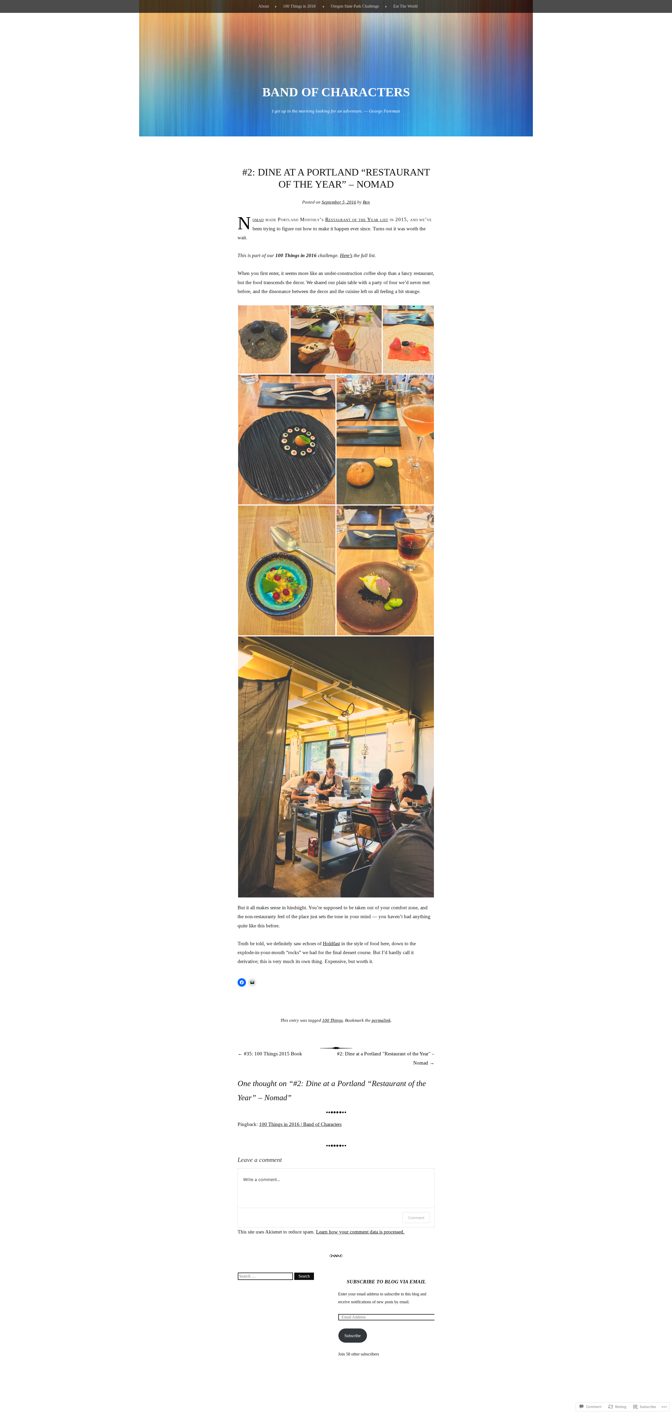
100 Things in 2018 (299, 6)
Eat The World (405, 6)
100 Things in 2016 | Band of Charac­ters (300, 1124)
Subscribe (352, 1335)
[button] (264, 339)
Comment (416, 1217)
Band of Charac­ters (336, 92)
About (263, 6)
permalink (381, 1020)
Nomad (258, 219)
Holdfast (331, 943)
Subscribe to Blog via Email (386, 1281)
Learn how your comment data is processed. (360, 1232)
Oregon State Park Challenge (355, 6)
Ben (366, 202)
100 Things (332, 1020)
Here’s (346, 255)
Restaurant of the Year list (356, 219)
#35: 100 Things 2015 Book (270, 1053)
